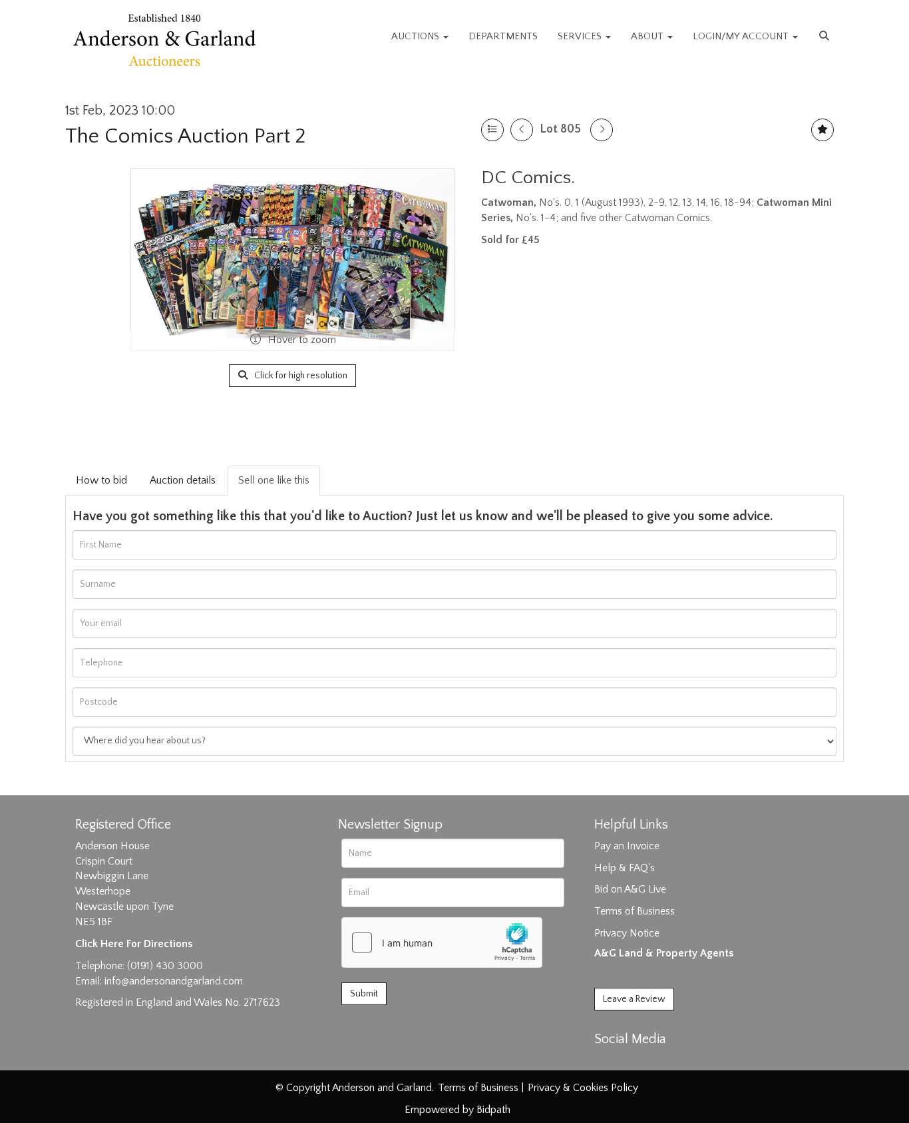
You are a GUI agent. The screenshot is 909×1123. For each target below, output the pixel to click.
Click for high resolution (299, 375)
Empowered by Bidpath (457, 1110)
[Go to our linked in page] (634, 1062)
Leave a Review (634, 999)
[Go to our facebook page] (607, 1062)
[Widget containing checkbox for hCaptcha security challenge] (441, 942)
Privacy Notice (626, 933)
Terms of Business (634, 911)
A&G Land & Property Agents (663, 953)
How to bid (101, 480)
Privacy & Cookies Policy (583, 1088)
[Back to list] (492, 130)
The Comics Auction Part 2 (185, 136)
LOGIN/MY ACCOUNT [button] (742, 36)
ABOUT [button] (648, 36)
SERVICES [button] (581, 36)
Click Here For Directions (133, 944)
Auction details (183, 480)
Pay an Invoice (626, 846)
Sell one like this (273, 480)
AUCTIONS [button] (416, 36)
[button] (826, 36)
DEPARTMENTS (503, 36)
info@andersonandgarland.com (173, 981)
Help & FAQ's (624, 868)
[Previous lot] (521, 130)
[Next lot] (601, 130)
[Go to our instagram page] (662, 1062)
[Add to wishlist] (822, 130)
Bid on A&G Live (630, 889)
